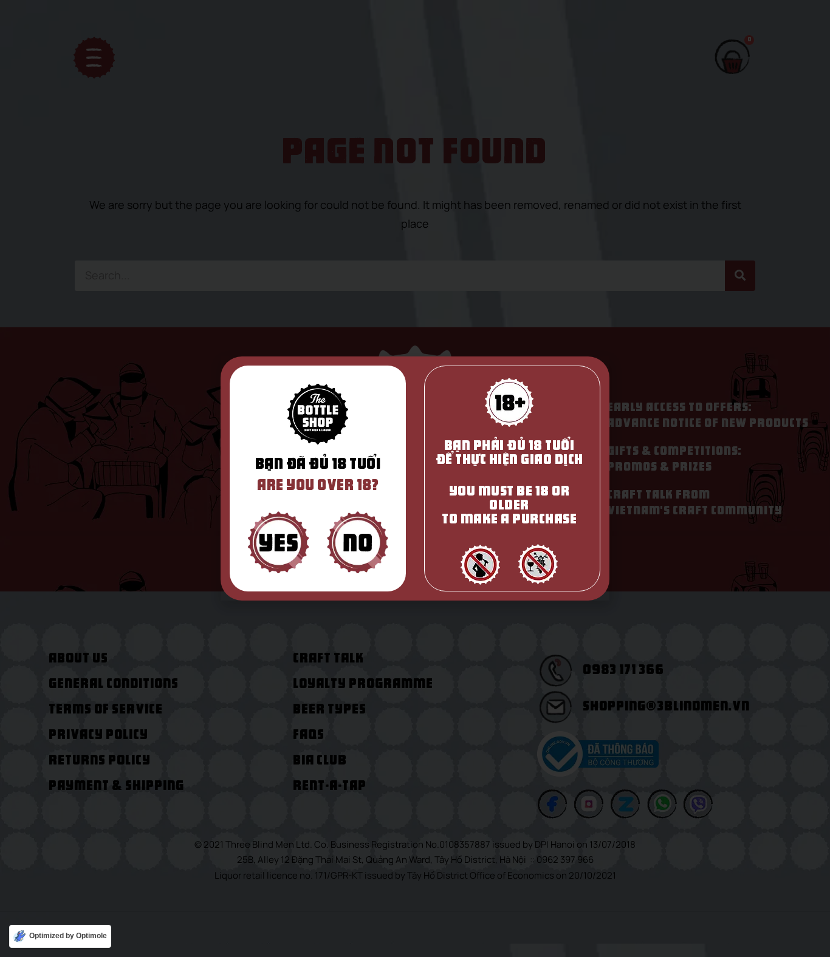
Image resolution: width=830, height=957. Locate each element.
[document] (415, 478)
